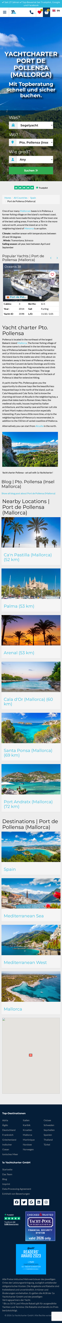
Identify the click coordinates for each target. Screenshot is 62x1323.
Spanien (48, 1134)
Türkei (47, 1144)
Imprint (6, 1183)
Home (8, 197)
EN (58, 10)
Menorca (29, 228)
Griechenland (9, 1139)
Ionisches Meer (10, 1154)
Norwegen (28, 1149)
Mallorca (22, 342)
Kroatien (27, 1129)
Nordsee (27, 1144)
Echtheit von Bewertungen (16, 1193)
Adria (5, 1120)
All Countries (20, 197)
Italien (26, 1120)
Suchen (29, 170)
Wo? (13, 134)
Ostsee (47, 1120)
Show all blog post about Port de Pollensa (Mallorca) (28, 493)
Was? (14, 117)
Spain (33, 197)
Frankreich (7, 1134)
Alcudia (39, 425)
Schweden (49, 1125)
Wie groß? (20, 151)
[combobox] (56, 11)
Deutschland (8, 1129)
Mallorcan (25, 210)
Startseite (7, 1169)
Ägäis (5, 1125)
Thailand (48, 1139)
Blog (4, 1179)
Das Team (7, 1174)
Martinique (29, 1139)
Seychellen (49, 1129)
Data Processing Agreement (16, 1188)
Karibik (26, 1125)
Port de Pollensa (17, 297)
